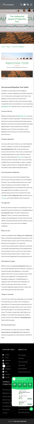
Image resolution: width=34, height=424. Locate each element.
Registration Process (8, 393)
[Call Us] (21, 5)
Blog (8, 46)
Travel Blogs (23, 28)
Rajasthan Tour (22, 116)
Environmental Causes (24, 372)
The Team (21, 358)
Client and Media (23, 362)
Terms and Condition (8, 389)
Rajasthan (20, 157)
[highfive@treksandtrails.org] (25, 5)
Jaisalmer (4, 198)
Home (3, 46)
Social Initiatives (22, 368)
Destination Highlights (13, 28)
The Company (22, 355)
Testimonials (21, 365)
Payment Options (7, 396)
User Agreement (7, 406)
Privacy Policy (6, 409)
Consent (4, 413)
